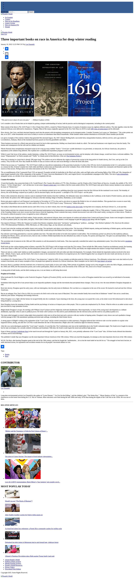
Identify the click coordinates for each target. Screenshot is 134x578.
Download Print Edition (13, 569)
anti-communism (122, 174)
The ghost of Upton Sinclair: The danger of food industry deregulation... (29, 456)
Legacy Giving (10, 23)
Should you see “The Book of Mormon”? (18, 501)
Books (7, 354)
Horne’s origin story (50, 185)
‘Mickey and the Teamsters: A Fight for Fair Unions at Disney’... (26, 431)
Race (6, 356)
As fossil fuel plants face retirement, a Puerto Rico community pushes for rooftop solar (33, 528)
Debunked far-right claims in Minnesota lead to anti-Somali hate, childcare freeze (31, 542)
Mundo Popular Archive (13, 563)
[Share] (69, 48)
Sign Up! (4, 34)
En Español (9, 17)
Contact (7, 19)
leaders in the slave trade (74, 207)
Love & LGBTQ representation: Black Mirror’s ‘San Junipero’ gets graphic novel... (32, 482)
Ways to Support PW (12, 25)
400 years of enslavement (99, 129)
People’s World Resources (13, 565)
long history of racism (104, 261)
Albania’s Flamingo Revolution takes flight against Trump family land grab (29, 556)
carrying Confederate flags (19, 331)
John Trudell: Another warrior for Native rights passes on (24, 515)
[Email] (69, 54)
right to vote (86, 219)
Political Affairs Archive (13, 561)
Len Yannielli (30, 44)
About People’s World (12, 560)
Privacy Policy (10, 567)
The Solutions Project (73, 156)
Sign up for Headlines (12, 21)
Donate (7, 27)
